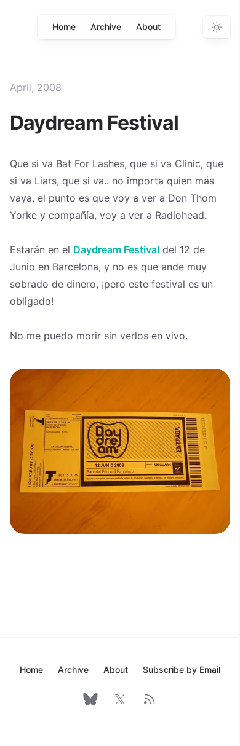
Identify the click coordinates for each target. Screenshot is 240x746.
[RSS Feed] (149, 699)
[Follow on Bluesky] (90, 699)
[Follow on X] (120, 699)
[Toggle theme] (216, 27)
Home (64, 27)
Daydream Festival (116, 249)
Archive (105, 27)
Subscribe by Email (181, 669)
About (148, 27)
